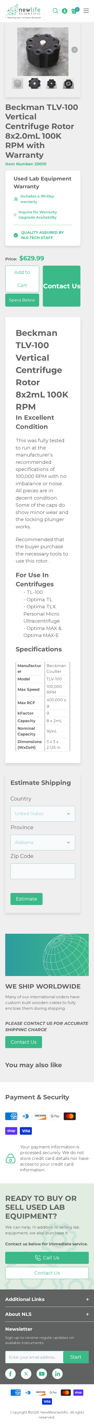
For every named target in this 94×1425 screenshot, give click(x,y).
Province (21, 827)
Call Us (51, 1258)
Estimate (26, 899)
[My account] (64, 11)
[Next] (74, 49)
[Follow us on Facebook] (10, 1374)
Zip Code (21, 856)
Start (75, 1357)
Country (20, 798)
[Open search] (55, 11)
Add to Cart (22, 279)
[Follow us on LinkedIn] (57, 1374)
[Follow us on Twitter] (26, 1374)
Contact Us (61, 286)
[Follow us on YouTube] (42, 1374)
